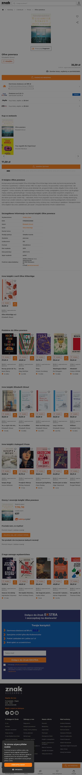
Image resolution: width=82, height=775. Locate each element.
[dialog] (18, 756)
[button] (18, 769)
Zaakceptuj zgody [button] (18, 765)
